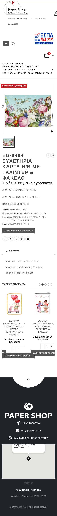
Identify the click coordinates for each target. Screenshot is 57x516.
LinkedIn (16, 238)
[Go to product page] (14, 303)
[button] (6, 43)
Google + (22, 238)
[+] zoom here (20, 451)
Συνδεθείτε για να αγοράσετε (18, 231)
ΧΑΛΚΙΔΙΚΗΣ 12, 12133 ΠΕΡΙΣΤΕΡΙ (31, 438)
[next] (53, 155)
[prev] (48, 155)
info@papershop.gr (31, 430)
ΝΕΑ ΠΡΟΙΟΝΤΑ (27, 220)
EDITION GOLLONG (20, 217)
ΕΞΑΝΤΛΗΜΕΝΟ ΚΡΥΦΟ (19, 224)
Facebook (4, 238)
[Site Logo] (15, 8)
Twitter (10, 238)
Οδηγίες (28, 483)
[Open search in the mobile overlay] (13, 43)
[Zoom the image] (28, 404)
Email (27, 238)
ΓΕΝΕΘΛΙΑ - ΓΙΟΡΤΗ (37, 217)
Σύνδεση (13, 24)
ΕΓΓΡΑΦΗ (40, 18)
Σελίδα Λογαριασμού (19, 18)
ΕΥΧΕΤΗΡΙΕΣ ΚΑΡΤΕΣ (11, 220)
